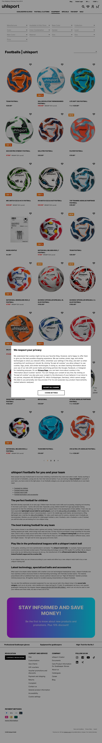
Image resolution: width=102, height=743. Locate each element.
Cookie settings (51, 393)
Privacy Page (43, 370)
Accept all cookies (51, 387)
